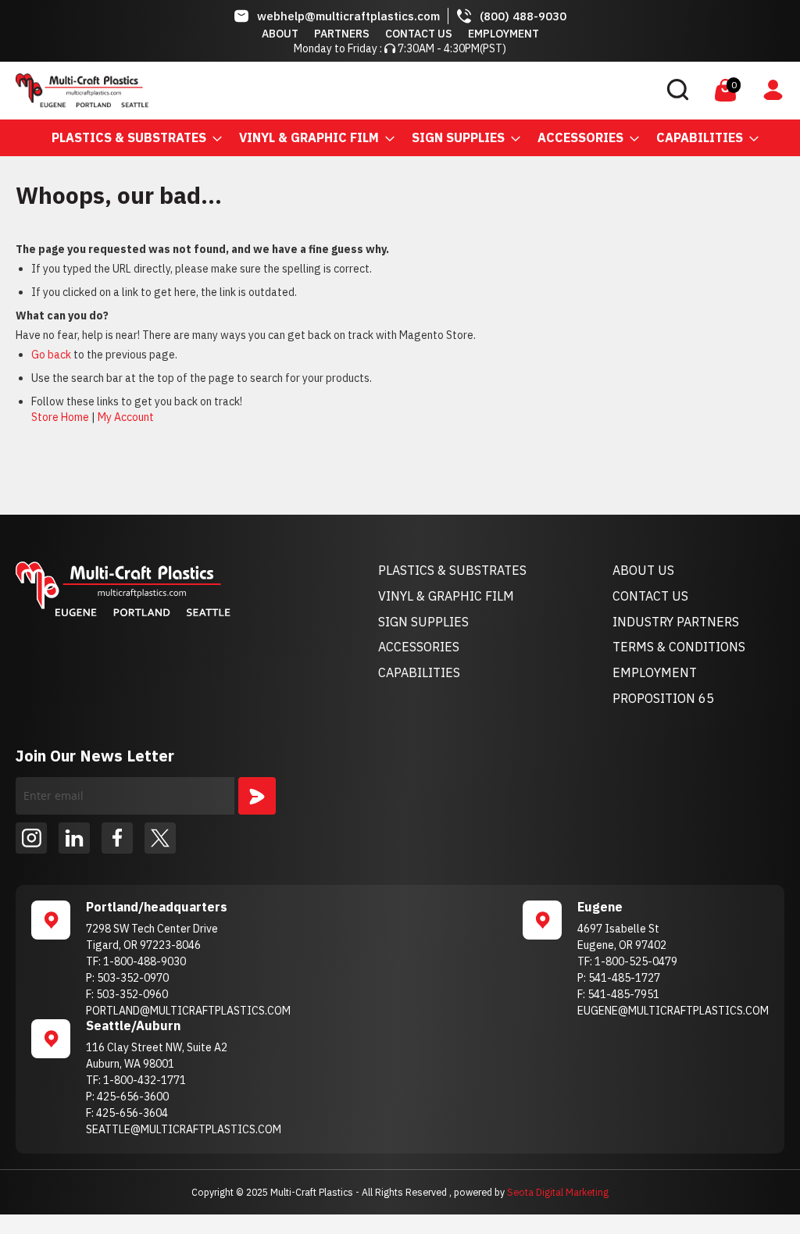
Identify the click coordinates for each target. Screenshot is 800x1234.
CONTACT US (650, 596)
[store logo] (82, 90)
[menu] (400, 137)
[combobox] (572, 90)
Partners (342, 33)
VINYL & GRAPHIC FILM (446, 596)
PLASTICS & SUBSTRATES (452, 570)
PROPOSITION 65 (663, 698)
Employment (503, 33)
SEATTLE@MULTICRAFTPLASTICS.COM (183, 1129)
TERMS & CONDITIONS (678, 646)
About (280, 33)
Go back (51, 355)
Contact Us (418, 33)
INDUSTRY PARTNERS (675, 621)
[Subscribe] (257, 796)
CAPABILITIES (419, 672)
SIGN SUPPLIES (423, 621)
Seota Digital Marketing (558, 1192)
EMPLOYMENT (654, 672)
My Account (126, 417)
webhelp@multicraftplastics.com (348, 16)
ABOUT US (643, 570)
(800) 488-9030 (523, 16)
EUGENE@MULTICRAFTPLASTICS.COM (673, 1011)
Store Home (60, 417)
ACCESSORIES (418, 646)
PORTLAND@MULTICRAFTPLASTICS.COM (188, 1011)
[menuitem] (132, 137)
